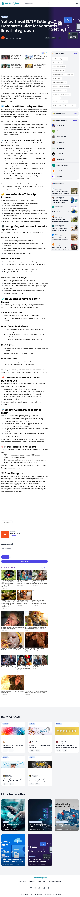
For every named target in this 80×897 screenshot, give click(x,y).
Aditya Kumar (9, 36)
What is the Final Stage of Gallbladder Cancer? (60, 201)
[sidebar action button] (77, 3)
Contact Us (22, 881)
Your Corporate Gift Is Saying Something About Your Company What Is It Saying (60, 248)
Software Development (35, 821)
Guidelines (32, 881)
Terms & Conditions (55, 881)
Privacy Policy (42, 881)
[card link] (74, 191)
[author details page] (3, 37)
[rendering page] (11, 3)
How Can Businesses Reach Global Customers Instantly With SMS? (61, 211)
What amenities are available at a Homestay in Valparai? (60, 220)
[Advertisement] (24, 506)
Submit (5, 557)
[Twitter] (35, 888)
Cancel (14, 557)
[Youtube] (39, 888)
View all (75, 53)
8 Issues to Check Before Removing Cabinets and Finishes (60, 239)
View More (24, 561)
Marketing (4, 16)
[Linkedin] (49, 888)
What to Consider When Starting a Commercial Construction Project (59, 229)
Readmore (14, 535)
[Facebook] (31, 888)
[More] (59, 38)
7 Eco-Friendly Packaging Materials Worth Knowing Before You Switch (60, 192)
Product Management (62, 821)
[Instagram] (44, 888)
